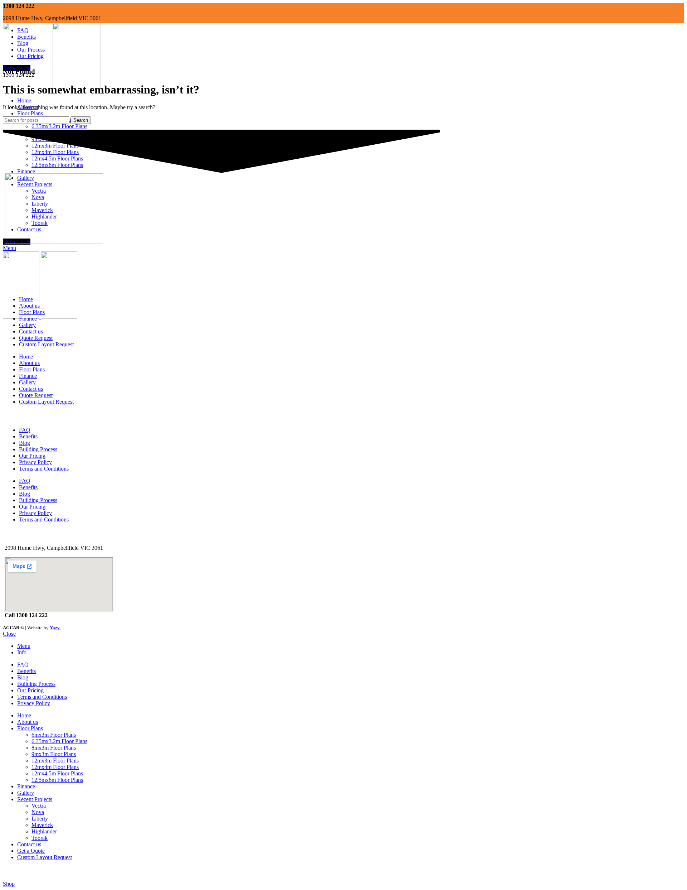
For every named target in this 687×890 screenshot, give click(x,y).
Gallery (27, 325)
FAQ (24, 430)
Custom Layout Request (46, 344)
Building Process (38, 449)
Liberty (39, 819)
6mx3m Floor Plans (53, 735)
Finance (28, 319)
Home (26, 299)
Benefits (28, 436)
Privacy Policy (35, 462)
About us (29, 306)
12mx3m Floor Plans (55, 760)
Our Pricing (32, 456)
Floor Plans (32, 312)
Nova (37, 812)
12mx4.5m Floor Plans (57, 773)
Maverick (42, 825)
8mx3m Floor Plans (53, 748)
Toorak (39, 838)
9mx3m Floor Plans (53, 754)
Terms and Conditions (44, 469)
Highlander (44, 831)
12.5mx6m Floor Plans (57, 780)
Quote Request (36, 338)
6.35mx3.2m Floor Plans (59, 126)
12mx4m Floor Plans (55, 767)
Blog (24, 443)
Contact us (31, 331)
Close (9, 634)
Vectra (38, 806)
